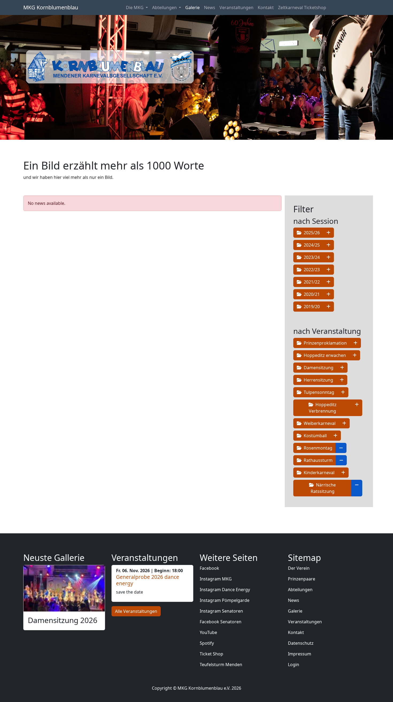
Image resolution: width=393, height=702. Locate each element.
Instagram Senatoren (221, 611)
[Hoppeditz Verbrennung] (356, 407)
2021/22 (311, 282)
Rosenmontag (317, 448)
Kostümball (315, 436)
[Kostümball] (335, 436)
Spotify (207, 643)
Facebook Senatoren (220, 622)
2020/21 (311, 294)
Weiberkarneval (319, 423)
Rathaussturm (318, 460)
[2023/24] (328, 257)
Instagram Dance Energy (225, 589)
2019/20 (311, 307)
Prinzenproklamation (325, 343)
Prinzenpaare (301, 579)
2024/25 (311, 245)
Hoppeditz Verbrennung (323, 408)
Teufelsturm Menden (221, 664)
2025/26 (311, 233)
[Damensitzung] (342, 368)
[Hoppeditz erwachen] (354, 355)
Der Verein (299, 568)
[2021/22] (328, 282)
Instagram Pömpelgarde (224, 600)
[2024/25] (328, 245)
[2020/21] (328, 294)
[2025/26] (328, 233)
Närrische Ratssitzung (323, 488)
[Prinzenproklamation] (355, 343)
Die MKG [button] (135, 7)
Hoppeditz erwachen (324, 355)
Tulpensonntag (318, 392)
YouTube (208, 632)
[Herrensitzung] (341, 380)
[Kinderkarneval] (343, 472)
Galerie (192, 7)
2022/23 (311, 270)
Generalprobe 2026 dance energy (147, 580)
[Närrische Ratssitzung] (356, 488)
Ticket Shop (211, 654)
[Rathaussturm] (341, 460)
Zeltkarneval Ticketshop (302, 7)
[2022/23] (328, 270)
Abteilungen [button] (165, 7)
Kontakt (266, 7)
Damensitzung (318, 368)
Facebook (209, 568)
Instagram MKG (216, 579)
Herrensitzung (318, 380)
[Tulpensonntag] (342, 392)
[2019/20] (328, 306)
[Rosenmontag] (341, 448)
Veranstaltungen (236, 7)
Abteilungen (300, 589)
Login (293, 664)
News (209, 7)
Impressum (299, 654)
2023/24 (311, 257)
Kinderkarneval (318, 472)
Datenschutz (301, 643)
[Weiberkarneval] (344, 423)
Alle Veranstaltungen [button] (136, 611)
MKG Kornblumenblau (50, 7)
